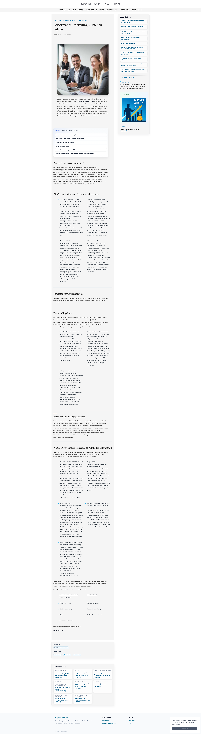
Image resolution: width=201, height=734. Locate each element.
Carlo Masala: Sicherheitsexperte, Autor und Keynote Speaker (133, 70)
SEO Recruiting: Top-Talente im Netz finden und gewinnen (83, 686)
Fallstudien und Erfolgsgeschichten (66, 150)
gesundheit (91, 9)
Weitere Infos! (124, 131)
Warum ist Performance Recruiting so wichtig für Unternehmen (75, 153)
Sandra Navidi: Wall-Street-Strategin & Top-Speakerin (132, 21)
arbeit (101, 9)
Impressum (105, 720)
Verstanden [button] (185, 728)
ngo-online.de (61, 718)
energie (81, 9)
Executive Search (92, 595)
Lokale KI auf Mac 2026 (128, 43)
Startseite (132, 720)
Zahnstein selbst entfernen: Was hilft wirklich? (131, 59)
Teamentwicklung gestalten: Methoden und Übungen (82, 700)
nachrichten (136, 9)
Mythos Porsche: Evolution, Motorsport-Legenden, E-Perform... (133, 27)
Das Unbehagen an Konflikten (100, 685)
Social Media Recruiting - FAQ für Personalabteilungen (62, 689)
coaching (58, 655)
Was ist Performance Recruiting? (66, 135)
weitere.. (77, 655)
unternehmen (112, 9)
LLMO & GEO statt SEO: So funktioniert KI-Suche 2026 (133, 53)
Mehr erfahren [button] (176, 724)
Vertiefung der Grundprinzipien (65, 142)
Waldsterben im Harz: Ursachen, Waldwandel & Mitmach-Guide (132, 64)
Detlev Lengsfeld (58, 630)
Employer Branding (101, 503)
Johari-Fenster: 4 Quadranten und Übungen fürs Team (102, 675)
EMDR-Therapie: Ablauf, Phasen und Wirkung (130, 38)
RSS (130, 723)
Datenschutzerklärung (109, 723)
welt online (64, 9)
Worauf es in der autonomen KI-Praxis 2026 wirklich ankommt (132, 48)
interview (124, 9)
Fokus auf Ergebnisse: (62, 146)
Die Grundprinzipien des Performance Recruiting (70, 139)
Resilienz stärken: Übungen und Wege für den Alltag (62, 700)
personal (67, 655)
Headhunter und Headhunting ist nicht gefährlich (81, 675)
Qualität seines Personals (85, 101)
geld (74, 9)
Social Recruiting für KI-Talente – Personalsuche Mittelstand (62, 675)
